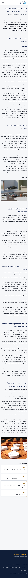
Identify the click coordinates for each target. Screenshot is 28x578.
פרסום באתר (24, 564)
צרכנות (20, 562)
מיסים (16, 562)
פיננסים (25, 562)
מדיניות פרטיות (11, 564)
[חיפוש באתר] (7, 2)
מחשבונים (11, 562)
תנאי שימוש (18, 564)
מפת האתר (5, 562)
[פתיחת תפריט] (3, 2)
